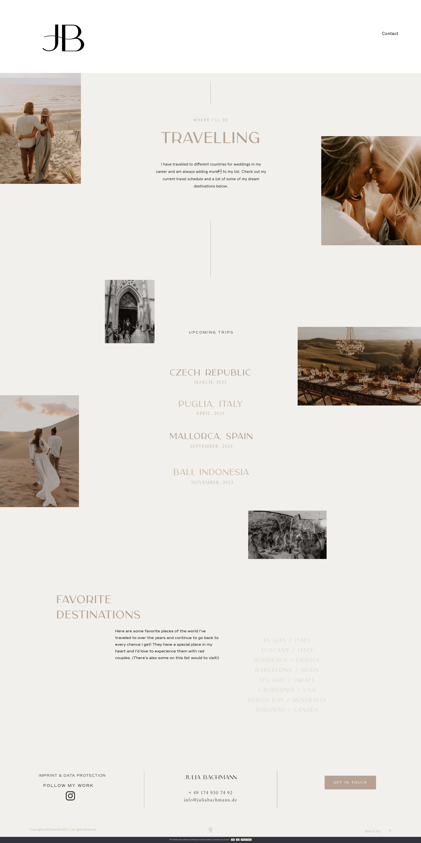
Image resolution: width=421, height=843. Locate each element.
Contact (390, 33)
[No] (418, 840)
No (238, 839)
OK (233, 839)
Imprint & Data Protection (72, 775)
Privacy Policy (246, 839)
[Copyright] (210, 830)
